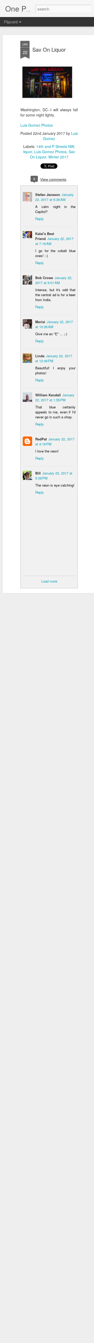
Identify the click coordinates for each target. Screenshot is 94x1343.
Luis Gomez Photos (36, 125)
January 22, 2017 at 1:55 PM (54, 397)
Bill (38, 473)
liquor (27, 151)
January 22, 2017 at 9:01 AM (53, 280)
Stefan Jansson (47, 194)
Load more (49, 581)
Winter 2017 (58, 156)
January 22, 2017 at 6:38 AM (54, 197)
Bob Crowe (44, 277)
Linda (39, 355)
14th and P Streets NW (55, 146)
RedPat (41, 438)
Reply (39, 218)
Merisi (40, 321)
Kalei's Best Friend (44, 236)
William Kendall (48, 394)
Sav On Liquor (49, 49)
